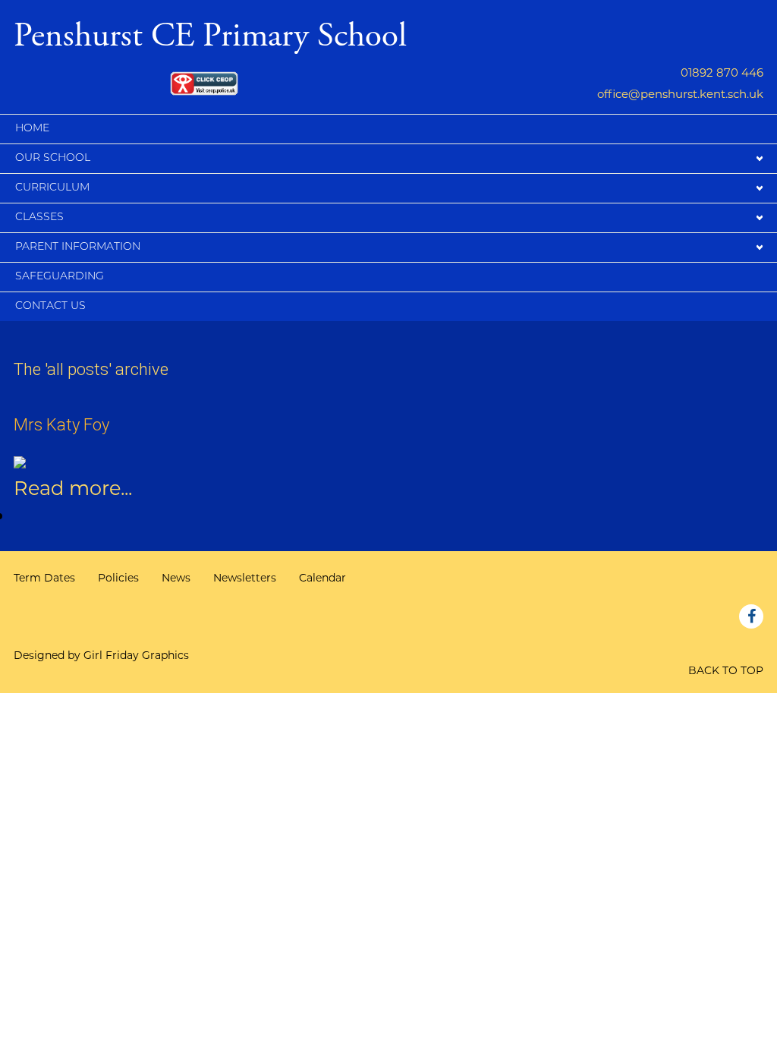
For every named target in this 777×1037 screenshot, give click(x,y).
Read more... (73, 488)
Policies (118, 578)
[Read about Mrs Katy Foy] (20, 460)
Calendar (322, 578)
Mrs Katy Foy (61, 424)
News (176, 578)
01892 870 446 (722, 72)
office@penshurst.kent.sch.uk (680, 94)
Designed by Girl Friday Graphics (101, 655)
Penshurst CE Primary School (210, 33)
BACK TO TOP (725, 670)
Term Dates (44, 578)
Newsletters (244, 578)
